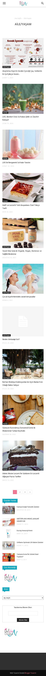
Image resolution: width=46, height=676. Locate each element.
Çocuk (26, 29)
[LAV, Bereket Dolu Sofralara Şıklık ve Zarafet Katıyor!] (23, 99)
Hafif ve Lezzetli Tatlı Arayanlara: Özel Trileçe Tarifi (21, 207)
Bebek (19, 29)
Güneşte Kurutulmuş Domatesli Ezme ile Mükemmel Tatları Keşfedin (18, 429)
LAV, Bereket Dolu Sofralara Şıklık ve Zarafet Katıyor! (20, 118)
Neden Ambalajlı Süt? (11, 339)
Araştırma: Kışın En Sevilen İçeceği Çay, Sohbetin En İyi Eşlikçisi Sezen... (22, 73)
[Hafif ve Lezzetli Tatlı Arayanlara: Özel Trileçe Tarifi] (23, 187)
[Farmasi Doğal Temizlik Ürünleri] (8, 510)
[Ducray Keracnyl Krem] (8, 534)
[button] (42, 3)
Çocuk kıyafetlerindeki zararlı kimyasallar (18, 296)
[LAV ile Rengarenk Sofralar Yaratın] (23, 145)
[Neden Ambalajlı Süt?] (23, 321)
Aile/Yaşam (6, 67)
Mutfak (32, 29)
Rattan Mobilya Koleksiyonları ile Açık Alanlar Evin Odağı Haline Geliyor (22, 384)
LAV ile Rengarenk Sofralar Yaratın (16, 162)
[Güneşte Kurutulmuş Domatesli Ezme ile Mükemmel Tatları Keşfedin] (23, 410)
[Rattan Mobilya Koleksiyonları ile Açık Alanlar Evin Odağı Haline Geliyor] (23, 364)
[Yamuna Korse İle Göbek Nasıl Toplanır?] (8, 557)
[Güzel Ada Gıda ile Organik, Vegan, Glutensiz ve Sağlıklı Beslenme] (23, 233)
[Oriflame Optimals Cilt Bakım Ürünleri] (8, 545)
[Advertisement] (23, 11)
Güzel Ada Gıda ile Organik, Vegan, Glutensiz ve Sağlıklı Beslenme (22, 252)
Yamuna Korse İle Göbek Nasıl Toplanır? (27, 555)
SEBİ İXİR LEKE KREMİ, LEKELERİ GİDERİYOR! (28, 520)
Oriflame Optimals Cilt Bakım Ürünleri (30, 542)
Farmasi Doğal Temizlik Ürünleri (28, 507)
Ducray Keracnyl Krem (25, 530)
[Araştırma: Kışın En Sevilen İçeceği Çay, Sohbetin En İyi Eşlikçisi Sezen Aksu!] (23, 53)
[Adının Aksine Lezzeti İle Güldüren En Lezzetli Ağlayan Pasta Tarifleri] (23, 456)
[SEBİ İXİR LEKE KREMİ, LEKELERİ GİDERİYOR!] (8, 522)
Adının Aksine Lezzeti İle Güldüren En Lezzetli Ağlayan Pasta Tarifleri (20, 475)
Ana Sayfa (18, 18)
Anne (12, 29)
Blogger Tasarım (30, 673)
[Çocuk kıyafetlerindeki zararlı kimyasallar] (23, 279)
